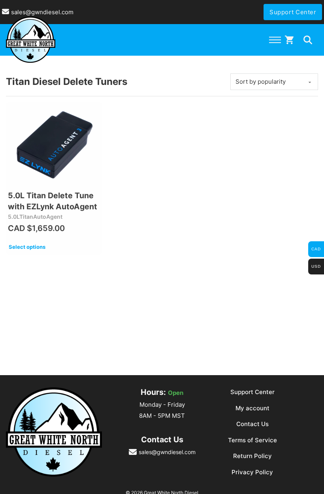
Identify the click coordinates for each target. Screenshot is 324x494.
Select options (27, 247)
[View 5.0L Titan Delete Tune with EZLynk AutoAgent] (54, 145)
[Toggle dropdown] (307, 40)
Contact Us (252, 424)
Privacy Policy (252, 472)
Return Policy (252, 456)
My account (252, 408)
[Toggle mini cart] (289, 39)
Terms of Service (252, 440)
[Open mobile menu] (275, 40)
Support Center (292, 12)
